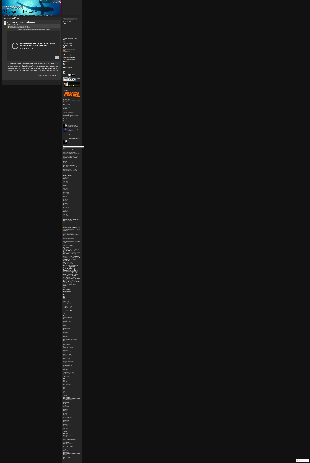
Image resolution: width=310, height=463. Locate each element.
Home (5, 15)
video (27, 27)
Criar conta (65, 454)
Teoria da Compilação (67, 429)
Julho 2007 (65, 214)
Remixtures (65, 424)
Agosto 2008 (65, 196)
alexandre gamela (70, 249)
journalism (68, 268)
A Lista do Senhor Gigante (68, 399)
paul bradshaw (67, 280)
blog (68, 250)
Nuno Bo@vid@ (66, 335)
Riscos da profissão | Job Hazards (21, 22)
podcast (65, 281)
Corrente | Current (16, 26)
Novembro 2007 (66, 208)
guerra (15, 27)
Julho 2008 (65, 197)
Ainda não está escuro (67, 317)
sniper (25, 27)
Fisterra (64, 322)
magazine (65, 271)
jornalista (18, 27)
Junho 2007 (65, 215)
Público (78, 281)
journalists (67, 270)
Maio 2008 (65, 200)
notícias (65, 278)
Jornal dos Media (66, 359)
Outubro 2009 (66, 177)
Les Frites (65, 329)
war (29, 27)
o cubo (64, 447)
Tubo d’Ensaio (66, 394)
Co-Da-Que (65, 320)
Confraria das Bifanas (67, 321)
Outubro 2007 (66, 210)
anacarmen (65, 350)
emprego (68, 256)
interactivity (70, 259)
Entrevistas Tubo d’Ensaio (68, 443)
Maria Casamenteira (67, 384)
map (71, 271)
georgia (12, 27)
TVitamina (65, 395)
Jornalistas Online (66, 362)
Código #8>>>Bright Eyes (68, 245)
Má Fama (65, 413)
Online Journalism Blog (67, 365)
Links (74, 270)
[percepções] (65, 450)
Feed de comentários (67, 458)
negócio (73, 274)
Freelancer (46, 15)
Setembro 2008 (66, 195)
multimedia (74, 273)
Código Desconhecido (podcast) (69, 440)
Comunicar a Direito (67, 354)
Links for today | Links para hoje (69, 114)
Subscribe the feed (66, 52)
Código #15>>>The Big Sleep (69, 233)
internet (74, 259)
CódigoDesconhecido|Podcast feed (72, 227)
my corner (65, 333)
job (74, 260)
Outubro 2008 (66, 193)
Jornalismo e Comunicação (68, 361)
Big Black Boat (66, 402)
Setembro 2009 (66, 178)
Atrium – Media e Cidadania (68, 351)
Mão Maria (65, 385)
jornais (66, 262)
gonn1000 (65, 325)
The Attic (65, 431)
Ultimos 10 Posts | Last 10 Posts (71, 149)
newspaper (73, 275)
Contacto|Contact (38, 15)
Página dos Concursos (67, 337)
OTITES (64, 418)
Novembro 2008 (66, 192)
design (64, 256)
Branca (64, 318)
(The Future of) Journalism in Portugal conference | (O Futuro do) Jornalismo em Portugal (71, 153)
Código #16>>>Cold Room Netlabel (70, 231)
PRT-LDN (65, 340)
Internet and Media (66, 358)
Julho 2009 (65, 181)
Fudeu (64, 324)
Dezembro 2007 (66, 207)
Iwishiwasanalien (66, 328)
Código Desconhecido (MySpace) (69, 439)
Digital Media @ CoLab (67, 355)
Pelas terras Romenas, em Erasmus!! (70, 339)
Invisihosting (65, 383)
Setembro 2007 (66, 211)
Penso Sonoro (66, 420)
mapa (73, 271)
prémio (74, 281)
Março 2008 (65, 203)
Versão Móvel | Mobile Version (70, 38)
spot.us (78, 282)
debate (76, 254)
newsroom (76, 277)
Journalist (22, 27)
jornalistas (71, 267)
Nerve (64, 387)
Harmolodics (65, 409)
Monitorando (65, 332)
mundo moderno (66, 416)
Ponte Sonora (66, 421)
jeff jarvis (72, 260)
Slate (64, 391)
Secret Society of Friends (68, 425)
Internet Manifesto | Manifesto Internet (70, 156)
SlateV (64, 392)
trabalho (69, 284)
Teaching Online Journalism (68, 372)
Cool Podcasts (66, 442)
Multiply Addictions (66, 414)
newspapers (68, 277)
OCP (64, 388)
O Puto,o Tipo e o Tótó (67, 417)
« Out (64, 313)
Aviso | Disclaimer (30, 15)
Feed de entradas (66, 457)
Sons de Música (66, 427)
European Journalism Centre (68, 357)
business (66, 252)
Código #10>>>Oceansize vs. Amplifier (70, 239)
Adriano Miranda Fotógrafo (68, 347)
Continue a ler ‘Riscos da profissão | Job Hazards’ (49, 75)
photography (74, 280)
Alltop (64, 348)
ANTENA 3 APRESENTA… (68, 435)
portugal (70, 281)
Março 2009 (65, 186)
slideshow (74, 282)
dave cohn (72, 254)
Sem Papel (65, 369)
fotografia (71, 257)
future (77, 258)
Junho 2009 (65, 182)
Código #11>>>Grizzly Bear (68, 238)
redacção (65, 282)
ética (64, 287)
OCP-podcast (65, 449)
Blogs (73, 250)
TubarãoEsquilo (66, 376)
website (70, 286)
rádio (71, 282)
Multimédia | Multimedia (24, 26)
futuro (65, 259)
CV (19, 15)
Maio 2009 (65, 184)
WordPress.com (66, 460)
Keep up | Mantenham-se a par (69, 165)
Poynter (64, 368)
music (65, 274)
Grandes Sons (66, 406)
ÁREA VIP (65, 436)
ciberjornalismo (72, 252)
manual (68, 271)
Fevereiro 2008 (66, 204)
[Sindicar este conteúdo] (64, 149)
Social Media (65, 370)
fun (74, 257)
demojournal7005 (66, 405)
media (68, 273)
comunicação (73, 253)
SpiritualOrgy (65, 428)
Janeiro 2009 (65, 189)
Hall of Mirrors (65, 381)
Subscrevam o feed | (69, 51)
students (65, 284)
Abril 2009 (65, 185)
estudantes (66, 257)
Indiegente (65, 410)
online (69, 278)
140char (65, 42)
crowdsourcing (66, 254)
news (68, 276)
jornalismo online (73, 265)
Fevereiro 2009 (66, 188)
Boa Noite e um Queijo (67, 438)
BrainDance (65, 403)
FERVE (64, 380)
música (69, 274)
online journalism (75, 278)
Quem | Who (15, 15)
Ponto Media (65, 366)
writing (78, 285)
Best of (9, 15)
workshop (74, 286)
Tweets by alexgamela (67, 43)
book (76, 250)
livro (77, 270)
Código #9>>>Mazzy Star (68, 243)
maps (64, 273)
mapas (76, 271)
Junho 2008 (65, 199)
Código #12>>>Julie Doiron (68, 237)
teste (51, 15)
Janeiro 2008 (65, 206)
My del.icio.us (66, 289)
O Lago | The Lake (21, 11)
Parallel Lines (65, 336)
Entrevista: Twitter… (71, 133)
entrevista (75, 256)
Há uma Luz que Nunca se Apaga (69, 326)
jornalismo (68, 263)
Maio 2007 (65, 217)
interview (66, 260)
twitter (73, 284)
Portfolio (23, 15)
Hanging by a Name (67, 407)
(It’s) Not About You (67, 346)
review (68, 282)
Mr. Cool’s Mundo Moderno (68, 446)
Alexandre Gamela (13, 24)
